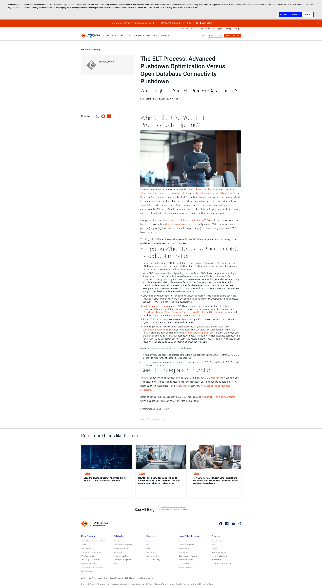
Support (219, 29)
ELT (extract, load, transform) (199, 189)
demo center (232, 36)
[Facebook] (220, 523)
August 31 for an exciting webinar (218, 397)
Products (124, 35)
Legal (83, 578)
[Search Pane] (203, 35)
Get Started (119, 536)
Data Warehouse (184, 552)
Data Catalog (85, 548)
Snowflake (149, 312)
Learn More (206, 23)
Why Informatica (109, 35)
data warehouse (179, 224)
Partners (163, 35)
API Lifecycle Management (122, 560)
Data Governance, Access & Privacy (92, 567)
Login (235, 29)
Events (148, 541)
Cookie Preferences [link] (116, 578)
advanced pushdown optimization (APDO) (188, 220)
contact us (215, 36)
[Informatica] (90, 35)
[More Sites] (239, 28)
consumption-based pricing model (159, 329)
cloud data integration (156, 306)
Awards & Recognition (219, 552)
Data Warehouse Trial (121, 556)
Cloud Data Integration (186, 545)
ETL (180, 541)
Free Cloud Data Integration (123, 545)
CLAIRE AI (84, 545)
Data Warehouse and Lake (153, 419)
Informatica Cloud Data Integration (157, 193)
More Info (308, 14)
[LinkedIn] (227, 523)
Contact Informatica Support (221, 563)
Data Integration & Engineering (91, 552)
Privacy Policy (91, 578)
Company (209, 29)
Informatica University (153, 556)
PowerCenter (182, 193)
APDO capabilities (213, 377)
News (213, 545)
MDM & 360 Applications (89, 563)
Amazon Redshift (197, 312)
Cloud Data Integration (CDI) (200, 332)
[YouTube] (233, 523)
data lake (165, 224)
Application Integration (186, 567)
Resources (151, 35)
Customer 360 (184, 563)
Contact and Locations (219, 556)
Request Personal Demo (122, 548)
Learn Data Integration (189, 536)
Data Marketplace (87, 571)
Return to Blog (92, 49)
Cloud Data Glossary (153, 560)
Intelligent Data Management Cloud (93, 541)
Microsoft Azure (163, 312)
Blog (147, 545)
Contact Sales (118, 552)
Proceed (283, 14)
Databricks (215, 312)
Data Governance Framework (188, 556)
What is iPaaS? (184, 548)
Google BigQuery (179, 312)
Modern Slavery (103, 578)
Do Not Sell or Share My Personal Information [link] (140, 578)
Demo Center (118, 541)
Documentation (151, 552)
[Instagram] (239, 523)
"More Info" (132, 7)
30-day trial (180, 385)
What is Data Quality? (186, 560)
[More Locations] (202, 28)
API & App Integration (88, 556)
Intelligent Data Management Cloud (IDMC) (213, 193)
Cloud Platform (88, 536)
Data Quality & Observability (90, 560)
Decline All (295, 14)
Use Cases (138, 35)
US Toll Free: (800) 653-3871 (189, 29)
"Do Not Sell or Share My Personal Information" (170, 7)
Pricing (228, 29)
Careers (214, 548)
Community (150, 548)
